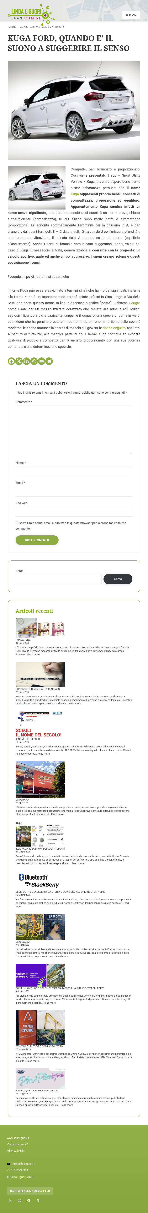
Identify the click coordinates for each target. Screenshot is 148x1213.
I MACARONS (23, 639)
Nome (21, 463)
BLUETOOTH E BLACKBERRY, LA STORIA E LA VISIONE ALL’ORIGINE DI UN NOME (60, 891)
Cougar (134, 303)
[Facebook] (11, 361)
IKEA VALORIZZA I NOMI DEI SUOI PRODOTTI (40, 848)
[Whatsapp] (34, 361)
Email (20, 483)
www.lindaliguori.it (18, 1138)
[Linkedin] (26, 361)
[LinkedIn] (10, 1200)
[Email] (41, 361)
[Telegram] (49, 361)
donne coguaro (114, 328)
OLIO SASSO (23, 941)
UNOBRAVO (22, 799)
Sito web (22, 503)
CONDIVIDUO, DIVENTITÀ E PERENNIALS (38, 689)
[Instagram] (19, 1200)
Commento (24, 402)
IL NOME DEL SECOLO (28, 739)
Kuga (75, 194)
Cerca (19, 571)
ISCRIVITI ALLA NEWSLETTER (30, 1190)
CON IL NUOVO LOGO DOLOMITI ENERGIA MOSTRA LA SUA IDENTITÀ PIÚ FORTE (60, 988)
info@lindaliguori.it (23, 1163)
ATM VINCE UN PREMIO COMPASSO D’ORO (39, 1046)
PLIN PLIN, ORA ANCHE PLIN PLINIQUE (37, 1090)
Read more (33, 654)
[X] (19, 361)
